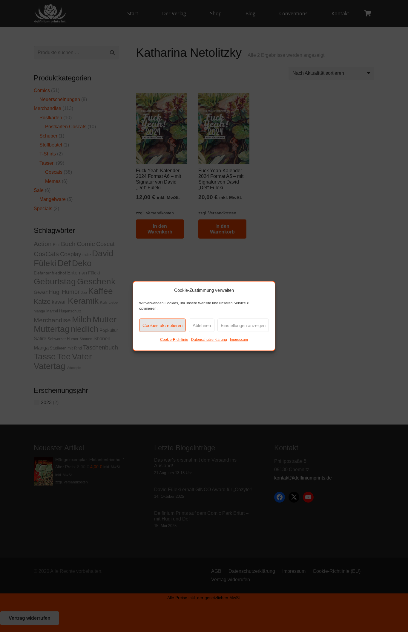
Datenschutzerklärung (209, 340)
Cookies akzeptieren (162, 325)
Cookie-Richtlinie (174, 340)
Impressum (239, 340)
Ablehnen (202, 325)
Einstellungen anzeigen (243, 325)
